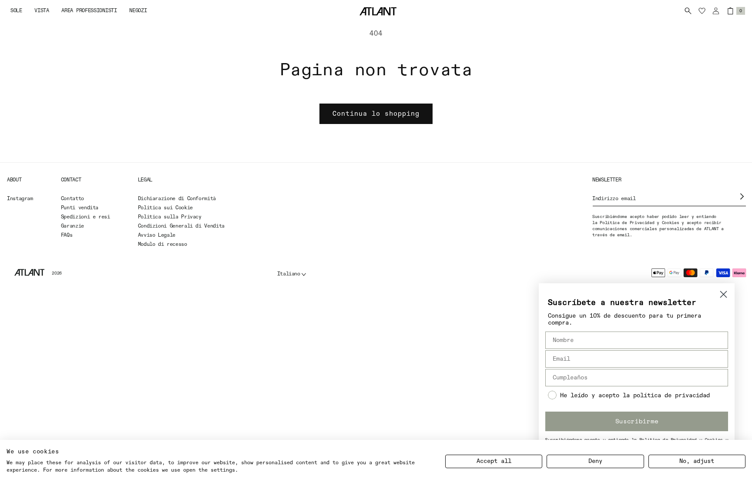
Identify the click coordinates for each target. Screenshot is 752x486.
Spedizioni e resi (85, 217)
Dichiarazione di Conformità (177, 198)
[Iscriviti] (742, 196)
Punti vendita (79, 208)
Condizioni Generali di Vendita (181, 226)
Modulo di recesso (162, 244)
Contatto (72, 198)
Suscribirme (636, 421)
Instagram (20, 198)
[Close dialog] (723, 294)
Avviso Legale (156, 235)
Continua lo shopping (376, 114)
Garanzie (72, 226)
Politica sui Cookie (165, 208)
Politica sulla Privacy (169, 217)
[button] (16, 11)
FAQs (67, 235)
